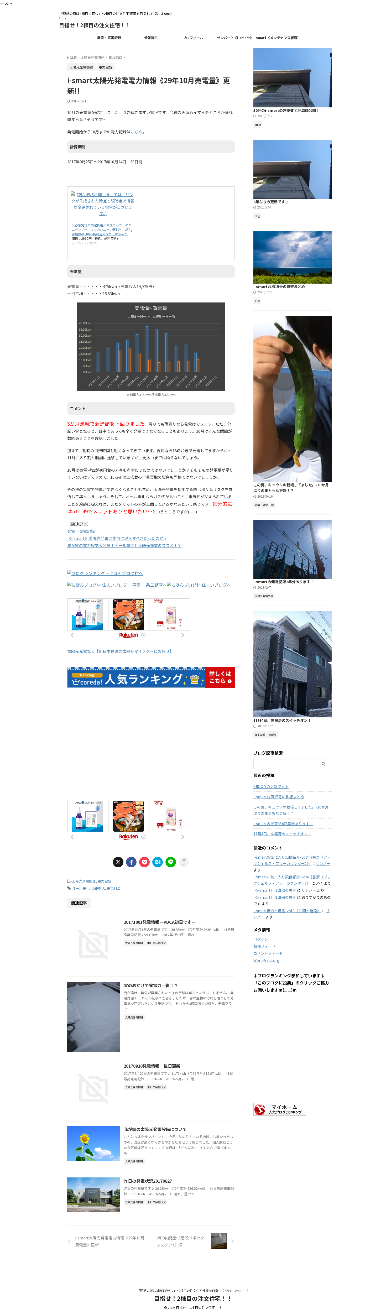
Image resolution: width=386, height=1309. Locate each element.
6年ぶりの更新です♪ (271, 201)
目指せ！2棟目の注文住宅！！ (95, 25)
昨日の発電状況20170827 (148, 1181)
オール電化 (81, 888)
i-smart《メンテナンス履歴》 (277, 37)
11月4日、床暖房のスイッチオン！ (282, 720)
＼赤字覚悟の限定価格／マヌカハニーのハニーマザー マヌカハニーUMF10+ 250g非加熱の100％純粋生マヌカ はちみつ (102, 229)
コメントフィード (268, 953)
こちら (136, 131)
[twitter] (118, 862)
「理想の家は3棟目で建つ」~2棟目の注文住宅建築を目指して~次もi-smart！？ (193, 1290)
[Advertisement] (151, 749)
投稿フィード (264, 946)
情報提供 (151, 37)
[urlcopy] (184, 862)
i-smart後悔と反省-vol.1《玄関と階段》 (287, 910)
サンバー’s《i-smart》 (235, 37)
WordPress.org (266, 960)
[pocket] (144, 862)
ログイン (260, 939)
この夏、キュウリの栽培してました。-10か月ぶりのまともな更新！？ (291, 487)
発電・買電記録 (109, 37)
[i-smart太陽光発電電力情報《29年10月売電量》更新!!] (157, 862)
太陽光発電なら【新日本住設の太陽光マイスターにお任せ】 (120, 651)
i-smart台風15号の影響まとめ (279, 286)
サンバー (323, 863)
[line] (170, 862)
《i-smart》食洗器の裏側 (274, 890)
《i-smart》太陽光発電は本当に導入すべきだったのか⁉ (116, 538)
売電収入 (98, 888)
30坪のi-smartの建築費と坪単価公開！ (286, 110)
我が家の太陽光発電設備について (155, 1129)
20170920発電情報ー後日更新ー (154, 1066)
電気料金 (114, 888)
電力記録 (104, 881)
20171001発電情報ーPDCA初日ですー (160, 922)
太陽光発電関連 (84, 881)
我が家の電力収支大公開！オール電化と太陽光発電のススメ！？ (124, 545)
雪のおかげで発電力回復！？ (151, 985)
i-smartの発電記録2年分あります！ (283, 581)
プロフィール (193, 37)
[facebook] (131, 862)
